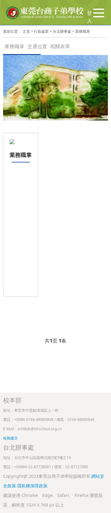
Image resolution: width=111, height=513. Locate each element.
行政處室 (41, 31)
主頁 (26, 31)
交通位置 (37, 46)
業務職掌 (82, 31)
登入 (89, 17)
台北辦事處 (62, 31)
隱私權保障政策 (32, 486)
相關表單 (60, 46)
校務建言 (10, 438)
